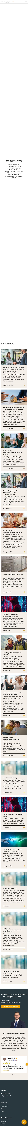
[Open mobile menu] (26, 1)
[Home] (7, 2)
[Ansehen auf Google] (4, 1059)
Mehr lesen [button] (6, 1070)
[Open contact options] (24, 1122)
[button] (1, 1064)
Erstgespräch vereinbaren (10, 1006)
